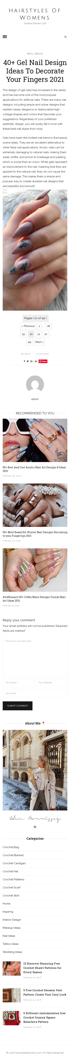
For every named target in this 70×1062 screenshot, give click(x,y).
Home (6, 903)
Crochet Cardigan (14, 863)
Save (44, 361)
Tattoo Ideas (10, 944)
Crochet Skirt (11, 895)
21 (39, 334)
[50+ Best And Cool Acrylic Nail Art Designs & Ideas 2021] (35, 440)
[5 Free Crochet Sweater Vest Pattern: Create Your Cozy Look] (12, 995)
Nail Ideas (35, 53)
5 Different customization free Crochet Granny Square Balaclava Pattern (44, 1017)
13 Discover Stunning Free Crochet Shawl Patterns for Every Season (42, 968)
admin (26, 354)
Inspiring (8, 911)
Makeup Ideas (11, 927)
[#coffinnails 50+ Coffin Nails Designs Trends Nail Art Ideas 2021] (35, 570)
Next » (39, 342)
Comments (42, 354)
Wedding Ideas (12, 952)
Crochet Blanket (13, 855)
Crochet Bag (11, 847)
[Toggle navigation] (5, 37)
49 (29, 342)
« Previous (28, 326)
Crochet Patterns (13, 879)
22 (45, 334)
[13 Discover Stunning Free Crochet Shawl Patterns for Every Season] (12, 968)
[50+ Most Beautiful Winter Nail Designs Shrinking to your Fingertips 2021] (35, 505)
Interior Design (12, 919)
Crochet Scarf (11, 887)
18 (48, 326)
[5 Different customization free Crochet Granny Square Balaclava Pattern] (12, 1018)
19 (23, 334)
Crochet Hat (10, 871)
